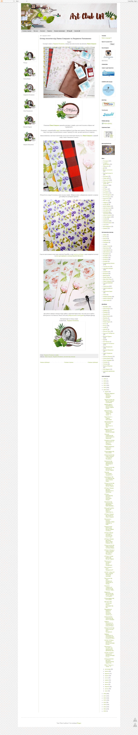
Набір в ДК (106, 178)
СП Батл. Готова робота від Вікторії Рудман (109, 558)
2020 (104, 387)
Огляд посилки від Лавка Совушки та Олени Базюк (109, 547)
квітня (106, 684)
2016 (104, 698)
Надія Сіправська (107, 353)
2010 (104, 711)
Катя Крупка (106, 341)
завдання (105, 202)
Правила (49, 31)
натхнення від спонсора (69, 356)
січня (106, 691)
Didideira (105, 310)
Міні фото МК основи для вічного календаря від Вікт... (109, 604)
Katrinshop (106, 248)
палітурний (81, 315)
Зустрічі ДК (77, 31)
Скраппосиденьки (107, 288)
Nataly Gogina (106, 321)
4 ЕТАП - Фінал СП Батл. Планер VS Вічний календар (109, 574)
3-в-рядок (105, 161)
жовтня (107, 671)
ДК (104, 168)
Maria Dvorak (106, 316)
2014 (104, 702)
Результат (105, 185)
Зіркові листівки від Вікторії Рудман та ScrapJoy (109, 401)
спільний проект (107, 222)
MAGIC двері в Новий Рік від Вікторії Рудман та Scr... (109, 406)
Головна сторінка (26, 31)
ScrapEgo (105, 257)
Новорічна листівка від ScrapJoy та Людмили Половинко (109, 442)
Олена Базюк (106, 358)
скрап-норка (106, 300)
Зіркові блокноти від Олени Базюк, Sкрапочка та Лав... (109, 424)
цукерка (105, 228)
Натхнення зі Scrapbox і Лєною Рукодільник (108, 563)
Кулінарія (105, 176)
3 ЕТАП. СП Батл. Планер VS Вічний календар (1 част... (109, 654)
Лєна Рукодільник (107, 346)
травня (107, 682)
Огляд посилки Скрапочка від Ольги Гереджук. (109, 618)
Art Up (104, 236)
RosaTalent (106, 253)
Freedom (105, 312)
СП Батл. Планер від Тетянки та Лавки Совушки (109, 516)
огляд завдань (107, 217)
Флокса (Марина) (107, 366)
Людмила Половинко (59, 43)
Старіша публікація (93, 362)
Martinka (105, 318)
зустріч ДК (105, 204)
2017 (104, 695)
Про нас (36, 31)
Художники (106, 198)
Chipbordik (106, 240)
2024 (104, 378)
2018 (104, 693)
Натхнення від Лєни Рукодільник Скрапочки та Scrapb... (109, 581)
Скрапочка (106, 286)
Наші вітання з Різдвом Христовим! (108, 418)
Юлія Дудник (106, 369)
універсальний (72, 315)
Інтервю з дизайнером (106, 163)
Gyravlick (105, 314)
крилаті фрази (107, 206)
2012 (104, 706)
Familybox (105, 242)
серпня (107, 675)
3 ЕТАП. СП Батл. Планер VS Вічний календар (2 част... (109, 642)
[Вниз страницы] (135, 726)
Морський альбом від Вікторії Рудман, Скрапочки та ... (109, 510)
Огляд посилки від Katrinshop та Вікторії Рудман (109, 485)
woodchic (105, 271)
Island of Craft (106, 246)
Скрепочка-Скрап (107, 291)
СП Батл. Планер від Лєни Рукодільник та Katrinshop (109, 490)
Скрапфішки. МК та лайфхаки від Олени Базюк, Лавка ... (109, 479)
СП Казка (105, 191)
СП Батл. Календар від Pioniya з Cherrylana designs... (109, 497)
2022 (104, 383)
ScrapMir (105, 261)
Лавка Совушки (48, 356)
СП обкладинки (107, 194)
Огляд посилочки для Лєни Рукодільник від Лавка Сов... (109, 660)
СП (104, 187)
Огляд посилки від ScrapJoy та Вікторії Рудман (109, 469)
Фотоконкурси (106, 196)
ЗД (104, 339)
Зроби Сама (106, 277)
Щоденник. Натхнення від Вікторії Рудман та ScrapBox (109, 594)
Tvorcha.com (106, 266)
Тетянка (105, 364)
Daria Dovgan (106, 308)
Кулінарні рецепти (108, 173)
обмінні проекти (107, 215)
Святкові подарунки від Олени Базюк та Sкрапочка (109, 436)
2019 (104, 389)
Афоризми (106, 166)
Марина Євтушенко (108, 350)
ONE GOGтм (106, 251)
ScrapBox (105, 255)
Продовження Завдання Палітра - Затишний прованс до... (109, 612)
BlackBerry (106, 306)
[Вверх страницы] (135, 721)
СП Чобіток (106, 193)
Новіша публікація (45, 362)
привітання (106, 220)
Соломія (105, 362)
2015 (104, 700)
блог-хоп (105, 200)
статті (104, 224)
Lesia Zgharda (107, 250)
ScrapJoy (105, 259)
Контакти (42, 31)
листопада (108, 669)
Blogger (79, 723)
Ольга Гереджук (107, 360)
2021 (104, 385)
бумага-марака (107, 298)
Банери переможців (59, 31)
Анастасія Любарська (108, 333)
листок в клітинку (78, 254)
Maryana (105, 320)
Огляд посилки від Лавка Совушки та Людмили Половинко (109, 457)
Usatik (104, 327)
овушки (91, 43)
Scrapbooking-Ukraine (108, 263)
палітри (105, 219)
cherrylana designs (108, 268)
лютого (107, 688)
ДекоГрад (105, 275)
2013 (104, 704)
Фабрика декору (107, 296)
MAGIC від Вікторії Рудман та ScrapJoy (109, 448)
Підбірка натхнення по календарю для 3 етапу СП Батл (109, 636)
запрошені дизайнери (109, 371)
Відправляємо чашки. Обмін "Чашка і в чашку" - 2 (109, 412)
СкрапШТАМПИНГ (108, 283)
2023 (104, 381)
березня (107, 686)
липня (106, 677)
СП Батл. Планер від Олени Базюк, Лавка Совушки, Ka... (109, 541)
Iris (104, 244)
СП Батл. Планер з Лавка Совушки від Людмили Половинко (109, 552)
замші (57, 130)
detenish (105, 329)
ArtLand (105, 238)
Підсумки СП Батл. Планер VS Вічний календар (109, 431)
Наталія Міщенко (107, 356)
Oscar (104, 323)
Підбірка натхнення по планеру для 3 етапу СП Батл (109, 623)
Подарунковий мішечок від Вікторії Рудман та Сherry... (109, 528)
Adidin (104, 234)
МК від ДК (69, 31)
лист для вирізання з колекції (64, 256)
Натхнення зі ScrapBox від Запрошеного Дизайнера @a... (109, 648)
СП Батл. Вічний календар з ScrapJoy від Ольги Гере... (109, 534)
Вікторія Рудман (107, 336)
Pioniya (105, 325)
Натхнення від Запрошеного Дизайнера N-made (109, 463)
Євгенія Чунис (107, 331)
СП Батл (105, 189)
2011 (104, 709)
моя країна (106, 210)
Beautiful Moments (77, 256)
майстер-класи (107, 208)
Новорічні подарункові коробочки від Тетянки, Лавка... (110, 587)
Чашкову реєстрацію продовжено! (108, 473)
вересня (107, 673)
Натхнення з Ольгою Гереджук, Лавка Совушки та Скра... (109, 521)
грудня (107, 391)
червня (107, 680)
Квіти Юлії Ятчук (107, 279)
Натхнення (106, 180)
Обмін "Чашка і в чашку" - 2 (109, 665)
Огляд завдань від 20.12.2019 (109, 452)
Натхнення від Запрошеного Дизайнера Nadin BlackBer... (109, 503)
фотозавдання (107, 226)
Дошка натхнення (107, 170)
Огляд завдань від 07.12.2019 (109, 599)
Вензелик (105, 273)
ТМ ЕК (105, 294)
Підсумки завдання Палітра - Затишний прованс (109, 395)
